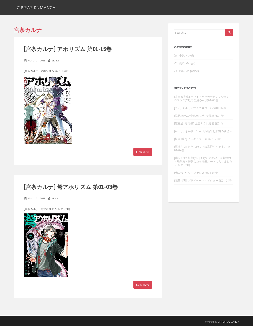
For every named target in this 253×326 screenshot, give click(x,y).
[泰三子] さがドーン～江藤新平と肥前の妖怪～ (203, 131)
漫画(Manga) (187, 63)
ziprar (55, 198)
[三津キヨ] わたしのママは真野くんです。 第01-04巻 (202, 148)
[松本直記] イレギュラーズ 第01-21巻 (197, 139)
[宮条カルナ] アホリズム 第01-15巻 (68, 49)
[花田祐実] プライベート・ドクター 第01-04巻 (203, 180)
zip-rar (56, 60)
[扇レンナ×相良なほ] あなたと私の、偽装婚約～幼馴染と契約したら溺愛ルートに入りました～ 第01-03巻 (203, 161)
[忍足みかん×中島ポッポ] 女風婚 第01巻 (199, 116)
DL (228, 321)
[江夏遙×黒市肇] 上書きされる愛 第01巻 (199, 123)
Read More (142, 152)
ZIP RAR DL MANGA (36, 7)
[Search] (229, 32)
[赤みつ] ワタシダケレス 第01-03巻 (196, 173)
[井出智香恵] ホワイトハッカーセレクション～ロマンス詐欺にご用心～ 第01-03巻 (203, 98)
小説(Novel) (186, 55)
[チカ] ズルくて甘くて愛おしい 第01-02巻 (200, 108)
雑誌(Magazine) (189, 71)
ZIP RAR (222, 321)
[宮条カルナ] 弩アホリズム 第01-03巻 (71, 186)
